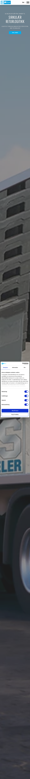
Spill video (15, 32)
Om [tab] (24, 367)
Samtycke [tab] (5, 367)
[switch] (26, 396)
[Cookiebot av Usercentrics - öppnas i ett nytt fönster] (22, 363)
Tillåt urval (15, 414)
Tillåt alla (15, 410)
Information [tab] (15, 367)
